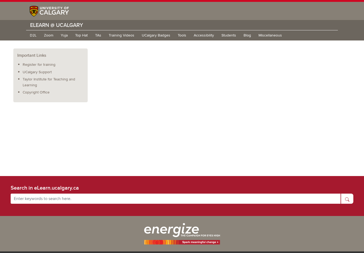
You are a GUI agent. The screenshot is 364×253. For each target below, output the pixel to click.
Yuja (64, 35)
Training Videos (121, 35)
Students (228, 35)
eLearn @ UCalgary (56, 25)
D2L (33, 35)
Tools (182, 35)
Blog (247, 35)
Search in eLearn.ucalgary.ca (45, 187)
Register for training (39, 64)
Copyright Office (36, 92)
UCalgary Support (37, 72)
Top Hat (81, 35)
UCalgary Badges (156, 35)
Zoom (48, 35)
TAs (98, 35)
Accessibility (204, 35)
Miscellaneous (270, 35)
